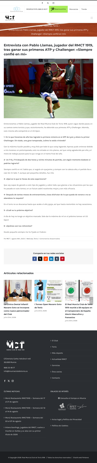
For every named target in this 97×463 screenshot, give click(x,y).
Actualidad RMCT (59, 359)
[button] (6, 301)
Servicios (56, 365)
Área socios (57, 372)
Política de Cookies (60, 425)
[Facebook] (5, 381)
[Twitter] (9, 381)
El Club (55, 340)
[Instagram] (13, 381)
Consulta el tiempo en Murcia (73, 398)
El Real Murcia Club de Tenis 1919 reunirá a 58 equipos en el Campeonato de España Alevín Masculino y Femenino (78, 311)
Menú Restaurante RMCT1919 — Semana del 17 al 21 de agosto (25, 400)
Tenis (36, 239)
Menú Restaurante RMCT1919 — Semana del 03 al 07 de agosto (24, 419)
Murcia (13, 362)
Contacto (56, 378)
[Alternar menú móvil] (92, 18)
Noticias (30, 239)
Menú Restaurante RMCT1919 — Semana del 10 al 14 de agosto (25, 410)
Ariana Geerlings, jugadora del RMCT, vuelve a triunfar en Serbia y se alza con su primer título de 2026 (24, 431)
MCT (8, 239)
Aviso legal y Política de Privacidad (67, 419)
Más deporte (57, 353)
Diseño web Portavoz (81, 457)
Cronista (9, 359)
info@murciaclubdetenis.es (16, 371)
